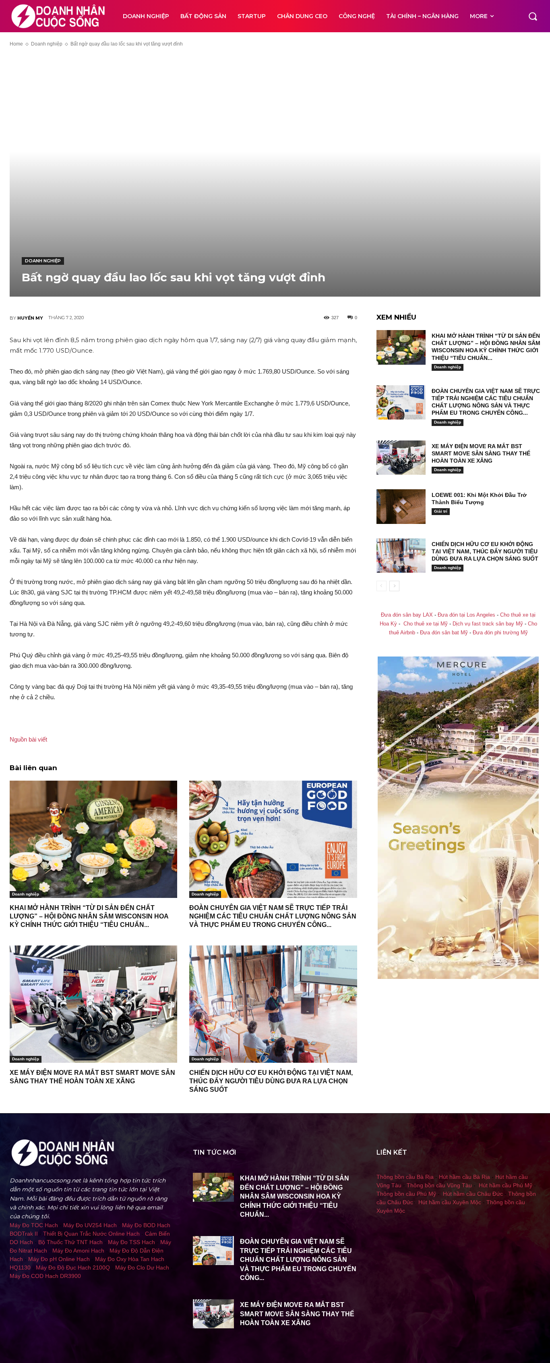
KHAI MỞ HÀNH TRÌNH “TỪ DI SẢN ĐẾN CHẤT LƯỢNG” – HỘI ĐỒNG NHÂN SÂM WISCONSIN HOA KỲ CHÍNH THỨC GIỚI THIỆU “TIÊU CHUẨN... (89, 916)
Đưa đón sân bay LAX (407, 615)
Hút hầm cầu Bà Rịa (464, 1177)
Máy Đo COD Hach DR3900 (45, 1276)
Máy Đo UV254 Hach (90, 1225)
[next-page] (394, 586)
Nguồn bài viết (28, 739)
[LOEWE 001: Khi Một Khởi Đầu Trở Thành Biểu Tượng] (401, 506)
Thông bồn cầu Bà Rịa (405, 1177)
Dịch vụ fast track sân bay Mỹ (488, 624)
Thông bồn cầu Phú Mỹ (406, 1194)
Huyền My (30, 318)
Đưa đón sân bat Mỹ (444, 633)
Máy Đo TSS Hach (131, 1242)
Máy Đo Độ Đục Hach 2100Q (73, 1267)
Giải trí (440, 511)
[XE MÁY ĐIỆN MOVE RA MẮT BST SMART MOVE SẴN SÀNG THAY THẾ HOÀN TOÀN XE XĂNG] (93, 1004)
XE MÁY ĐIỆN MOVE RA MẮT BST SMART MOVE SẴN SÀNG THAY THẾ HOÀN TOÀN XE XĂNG (481, 453)
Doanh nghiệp (46, 44)
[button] (532, 16)
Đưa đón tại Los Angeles (466, 615)
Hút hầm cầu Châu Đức (473, 1194)
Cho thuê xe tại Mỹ (425, 624)
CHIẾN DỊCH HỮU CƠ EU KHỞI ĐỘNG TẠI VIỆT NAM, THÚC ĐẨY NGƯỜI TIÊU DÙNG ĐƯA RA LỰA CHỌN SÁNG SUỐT (271, 1081)
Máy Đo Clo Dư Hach (142, 1267)
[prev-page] (381, 586)
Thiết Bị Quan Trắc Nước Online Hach (91, 1233)
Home (16, 44)
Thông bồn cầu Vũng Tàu (439, 1185)
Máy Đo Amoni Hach (78, 1250)
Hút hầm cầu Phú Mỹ (505, 1185)
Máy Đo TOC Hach (34, 1225)
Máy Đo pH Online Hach (59, 1259)
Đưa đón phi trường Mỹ (500, 633)
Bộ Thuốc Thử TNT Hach (70, 1242)
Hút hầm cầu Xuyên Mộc (449, 1202)
